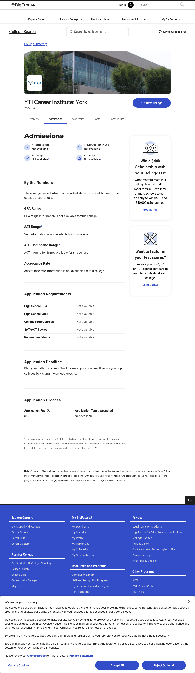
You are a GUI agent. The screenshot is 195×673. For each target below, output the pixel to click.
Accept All (117, 665)
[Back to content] (96, 448)
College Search (22, 31)
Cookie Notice (36, 655)
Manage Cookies (19, 665)
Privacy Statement (81, 655)
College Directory (35, 44)
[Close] (189, 601)
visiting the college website (58, 373)
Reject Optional (164, 665)
